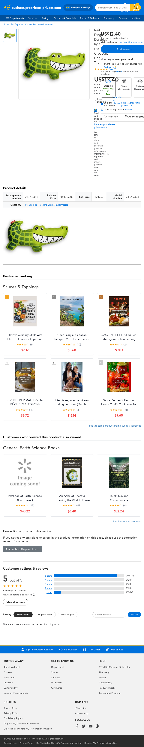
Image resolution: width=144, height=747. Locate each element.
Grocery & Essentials (65, 18)
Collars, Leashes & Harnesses (39, 24)
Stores (54, 672)
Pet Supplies (17, 24)
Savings (45, 18)
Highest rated (45, 614)
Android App (81, 713)
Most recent (23, 614)
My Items (136, 18)
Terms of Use (10, 708)
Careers (123, 18)
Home (6, 24)
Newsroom (9, 677)
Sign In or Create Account (39, 649)
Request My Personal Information (21, 723)
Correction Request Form (22, 549)
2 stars (48, 588)
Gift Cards (56, 687)
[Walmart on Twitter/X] (84, 726)
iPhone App (81, 708)
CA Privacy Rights (13, 718)
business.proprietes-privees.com (104, 126)
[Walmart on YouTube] (90, 726)
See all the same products (126, 521)
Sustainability (11, 687)
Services (32, 18)
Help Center (70, 649)
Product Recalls (107, 687)
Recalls (102, 677)
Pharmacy (109, 18)
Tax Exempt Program (110, 692)
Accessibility (105, 682)
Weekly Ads (117, 649)
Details (128, 109)
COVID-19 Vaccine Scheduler (114, 667)
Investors (8, 682)
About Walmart (12, 667)
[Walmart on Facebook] (77, 726)
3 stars (48, 584)
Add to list (113, 116)
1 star (49, 592)
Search (134, 614)
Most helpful (67, 614)
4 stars (48, 580)
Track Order (93, 649)
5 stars (48, 575)
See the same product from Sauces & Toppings (115, 425)
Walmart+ (56, 682)
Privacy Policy (11, 713)
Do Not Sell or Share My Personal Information (28, 728)
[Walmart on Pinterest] (97, 726)
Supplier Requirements (16, 692)
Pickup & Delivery (89, 18)
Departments (17, 18)
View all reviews (16, 602)
